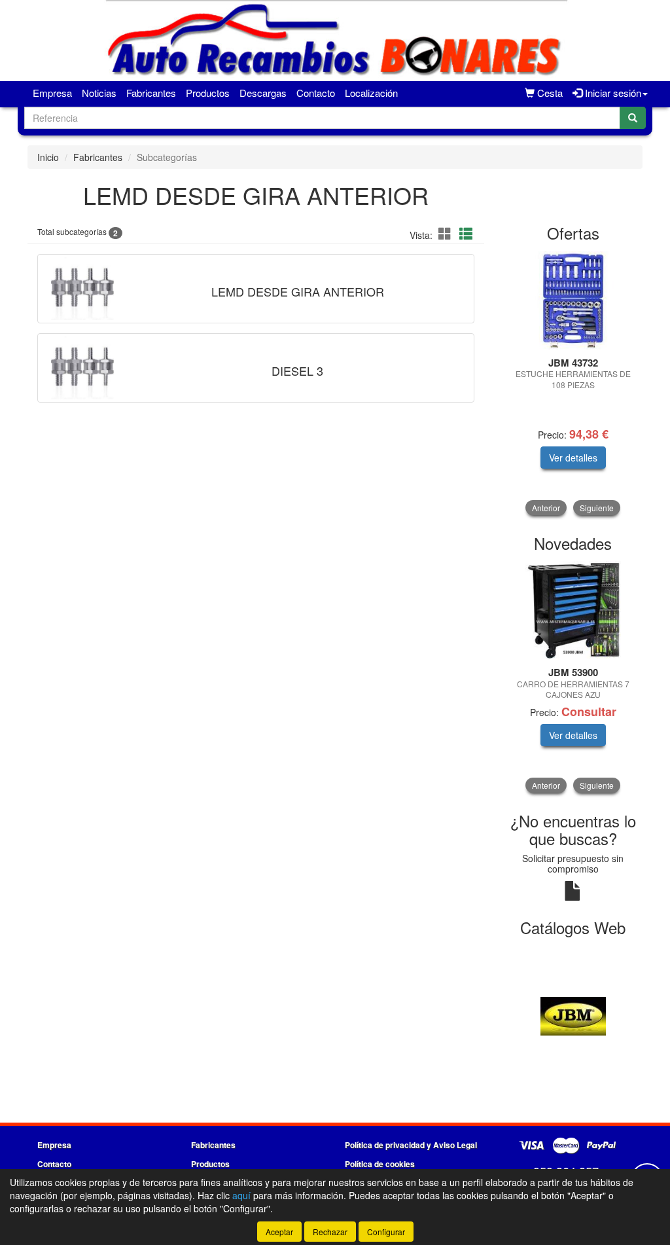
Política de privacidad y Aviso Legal (411, 1145)
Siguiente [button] (597, 507)
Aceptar (279, 1231)
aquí (241, 1195)
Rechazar (330, 1231)
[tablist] (573, 383)
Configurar (386, 1231)
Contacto (315, 92)
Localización (371, 92)
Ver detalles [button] (573, 457)
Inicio (48, 157)
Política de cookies (380, 1164)
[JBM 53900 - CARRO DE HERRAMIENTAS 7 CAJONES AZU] (573, 610)
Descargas (263, 92)
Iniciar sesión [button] (611, 92)
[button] (446, 233)
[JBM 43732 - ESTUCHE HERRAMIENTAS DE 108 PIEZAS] (573, 300)
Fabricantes (151, 92)
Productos (208, 92)
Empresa (52, 92)
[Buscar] (633, 118)
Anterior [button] (546, 507)
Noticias (99, 92)
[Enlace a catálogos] (573, 1014)
